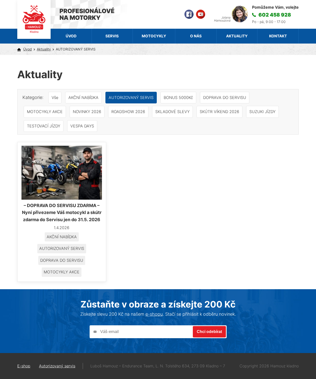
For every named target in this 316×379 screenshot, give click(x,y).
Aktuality (237, 36)
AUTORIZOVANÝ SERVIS (131, 97)
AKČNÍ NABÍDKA (83, 97)
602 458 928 (274, 15)
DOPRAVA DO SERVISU (224, 97)
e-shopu (154, 314)
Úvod (71, 36)
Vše (55, 97)
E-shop (23, 365)
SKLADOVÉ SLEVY (172, 111)
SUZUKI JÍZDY (262, 111)
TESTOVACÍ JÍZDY (43, 125)
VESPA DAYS (82, 125)
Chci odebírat (209, 332)
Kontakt (278, 36)
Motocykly (154, 36)
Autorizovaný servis (57, 365)
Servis (112, 36)
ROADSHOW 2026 (128, 111)
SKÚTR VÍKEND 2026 (219, 111)
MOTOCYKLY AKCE (45, 111)
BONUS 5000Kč (178, 97)
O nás (196, 36)
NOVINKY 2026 (87, 111)
